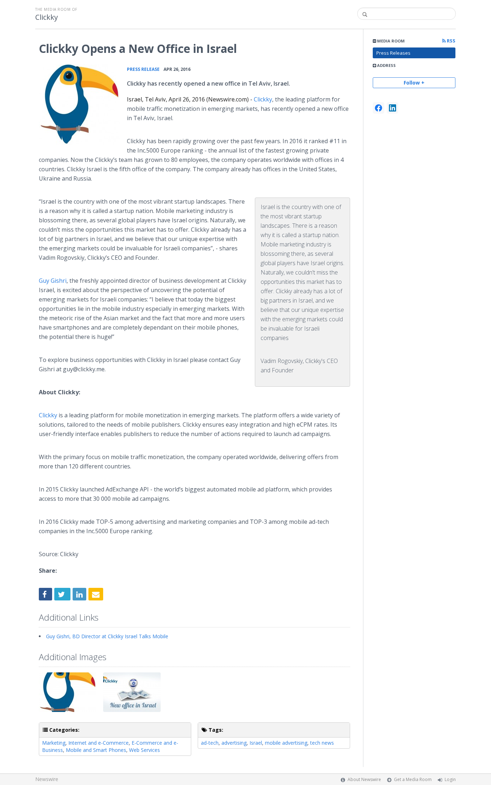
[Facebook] (378, 108)
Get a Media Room (413, 779)
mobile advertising (286, 742)
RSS (450, 40)
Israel (255, 742)
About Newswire (364, 779)
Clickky (46, 17)
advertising (234, 742)
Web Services (144, 750)
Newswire (46, 779)
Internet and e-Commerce (98, 742)
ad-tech (210, 742)
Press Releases (393, 53)
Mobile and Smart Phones (96, 750)
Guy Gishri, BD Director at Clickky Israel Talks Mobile (107, 636)
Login (450, 779)
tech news (322, 742)
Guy (52, 281)
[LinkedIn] (392, 108)
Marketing (53, 742)
